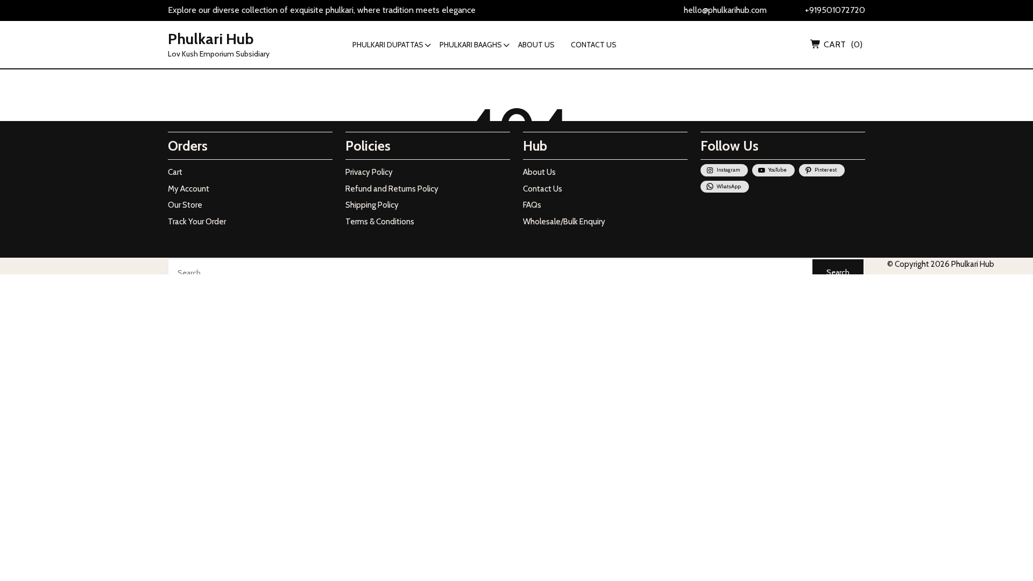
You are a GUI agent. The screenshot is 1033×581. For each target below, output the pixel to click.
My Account (188, 189)
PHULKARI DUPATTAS (387, 44)
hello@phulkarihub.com (725, 10)
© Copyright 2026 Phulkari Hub (940, 264)
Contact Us (542, 189)
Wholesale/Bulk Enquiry (564, 221)
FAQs (532, 205)
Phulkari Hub (210, 39)
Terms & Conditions (379, 221)
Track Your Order (197, 221)
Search (838, 272)
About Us (539, 172)
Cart (175, 172)
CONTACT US (594, 44)
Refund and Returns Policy (391, 189)
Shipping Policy (372, 205)
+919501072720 (835, 10)
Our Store (185, 205)
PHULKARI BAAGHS (471, 44)
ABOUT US (536, 44)
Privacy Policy (369, 172)
